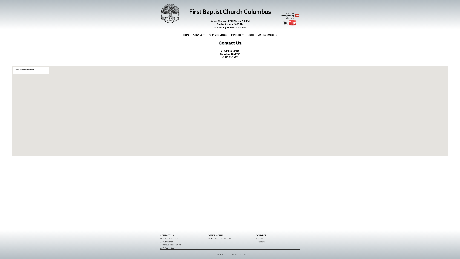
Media (251, 34)
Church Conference (267, 34)
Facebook (260, 238)
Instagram (260, 241)
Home (186, 34)
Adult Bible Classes (218, 34)
